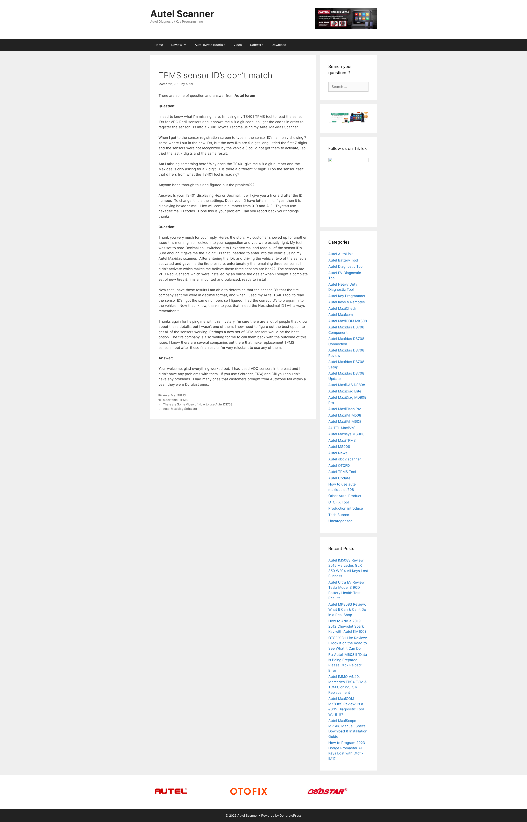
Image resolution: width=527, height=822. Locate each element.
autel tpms (170, 400)
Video (237, 45)
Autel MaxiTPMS (174, 395)
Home (158, 45)
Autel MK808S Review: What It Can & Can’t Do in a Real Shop (347, 609)
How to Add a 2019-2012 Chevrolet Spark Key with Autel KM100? (347, 626)
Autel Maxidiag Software (180, 408)
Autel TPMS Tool (342, 472)
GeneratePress (291, 815)
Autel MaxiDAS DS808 (346, 385)
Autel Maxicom (340, 315)
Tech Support (339, 515)
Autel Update (339, 478)
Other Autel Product (344, 496)
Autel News (337, 453)
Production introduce (345, 508)
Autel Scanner (182, 13)
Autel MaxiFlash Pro (344, 409)
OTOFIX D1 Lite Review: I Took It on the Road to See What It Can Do (347, 643)
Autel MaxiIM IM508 (344, 415)
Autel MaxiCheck (342, 308)
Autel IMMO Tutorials (210, 45)
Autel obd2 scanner (344, 459)
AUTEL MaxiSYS (342, 428)
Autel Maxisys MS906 (346, 434)
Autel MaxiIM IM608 (344, 421)
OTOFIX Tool (338, 502)
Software (256, 45)
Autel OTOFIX (339, 466)
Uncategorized (340, 521)
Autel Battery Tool (343, 260)
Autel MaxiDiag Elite (344, 391)
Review (176, 45)
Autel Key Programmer (346, 296)
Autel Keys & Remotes (346, 302)
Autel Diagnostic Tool (345, 266)
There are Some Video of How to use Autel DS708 (197, 404)
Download (279, 45)
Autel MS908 (339, 447)
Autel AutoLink (340, 254)
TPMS (183, 400)
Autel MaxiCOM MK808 (347, 321)
